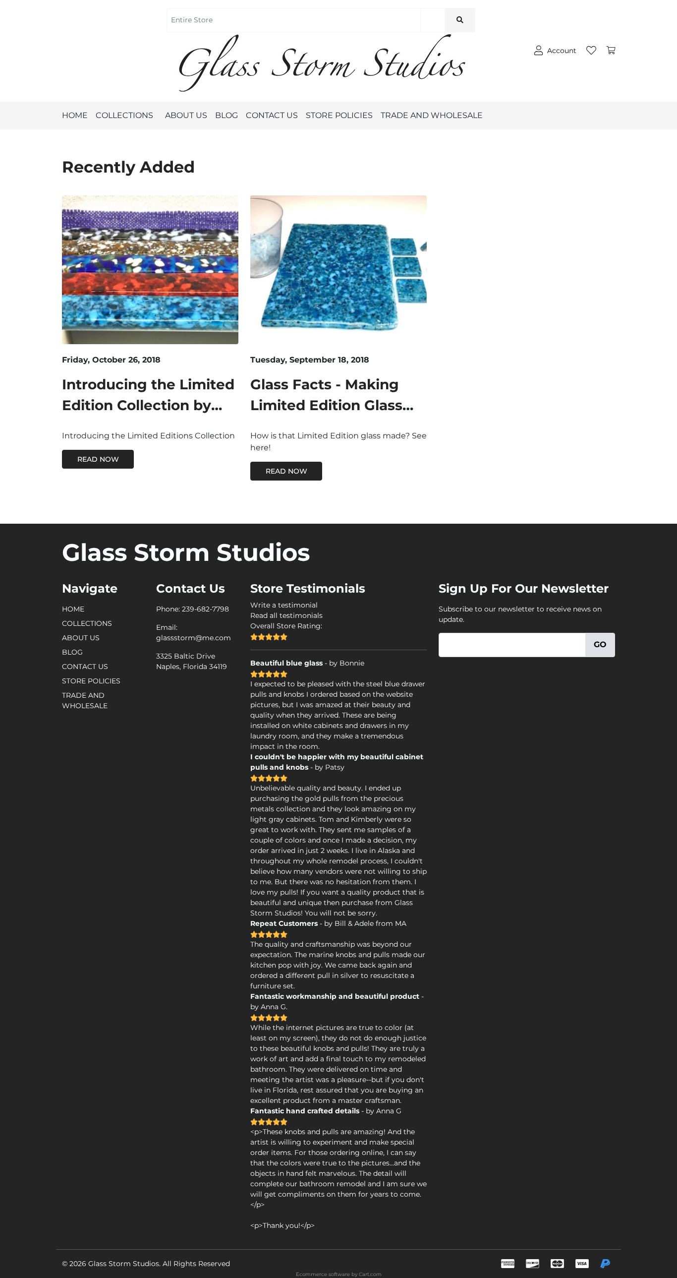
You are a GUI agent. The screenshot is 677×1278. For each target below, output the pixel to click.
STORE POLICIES (339, 115)
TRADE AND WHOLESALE (432, 115)
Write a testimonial (284, 605)
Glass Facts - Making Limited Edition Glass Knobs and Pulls (326, 405)
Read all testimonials (286, 615)
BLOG (226, 115)
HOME (75, 115)
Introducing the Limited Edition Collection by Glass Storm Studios (148, 405)
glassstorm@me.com (193, 637)
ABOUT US (186, 115)
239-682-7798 (205, 609)
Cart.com (370, 1274)
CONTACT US (272, 115)
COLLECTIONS (124, 115)
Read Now (98, 459)
